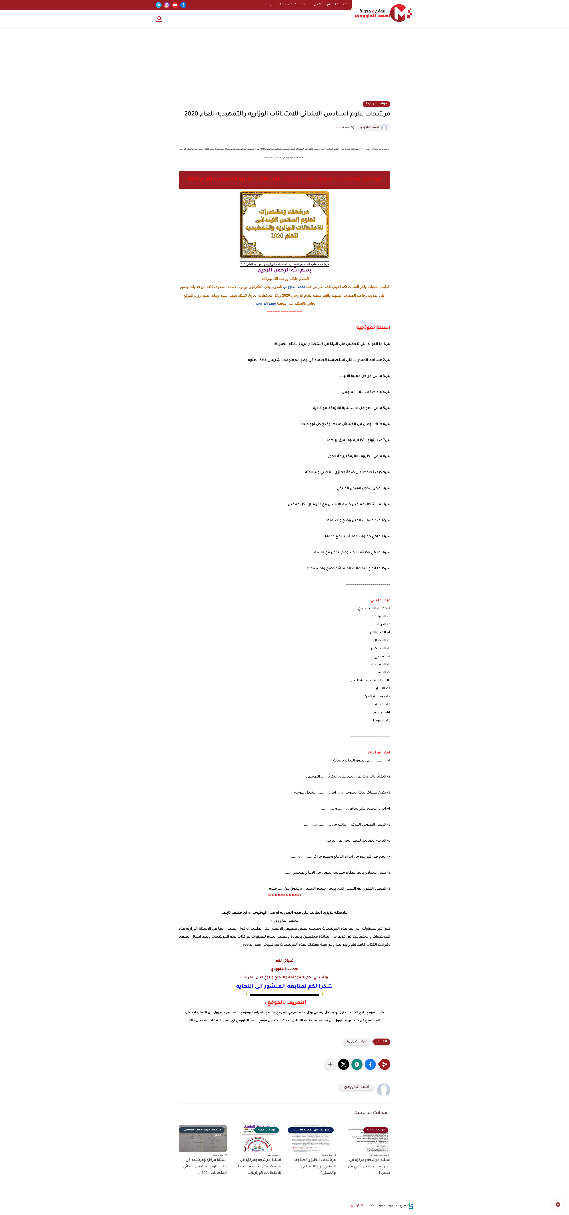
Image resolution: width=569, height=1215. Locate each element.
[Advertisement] (284, 67)
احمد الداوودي (369, 127)
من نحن (269, 4)
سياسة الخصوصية (292, 4)
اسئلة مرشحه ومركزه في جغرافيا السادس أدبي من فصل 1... (369, 1166)
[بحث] (159, 18)
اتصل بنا (316, 4)
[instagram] (167, 5)
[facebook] (183, 5)
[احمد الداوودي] (383, 13)
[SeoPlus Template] (410, 1206)
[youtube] (175, 5)
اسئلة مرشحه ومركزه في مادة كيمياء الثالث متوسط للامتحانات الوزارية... (259, 1166)
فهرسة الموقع (337, 4)
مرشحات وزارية (376, 103)
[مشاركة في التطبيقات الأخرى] (330, 1064)
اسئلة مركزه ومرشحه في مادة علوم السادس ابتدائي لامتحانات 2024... (205, 1166)
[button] (370, 1064)
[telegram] (159, 5)
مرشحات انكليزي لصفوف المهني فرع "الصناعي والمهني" (314, 1166)
